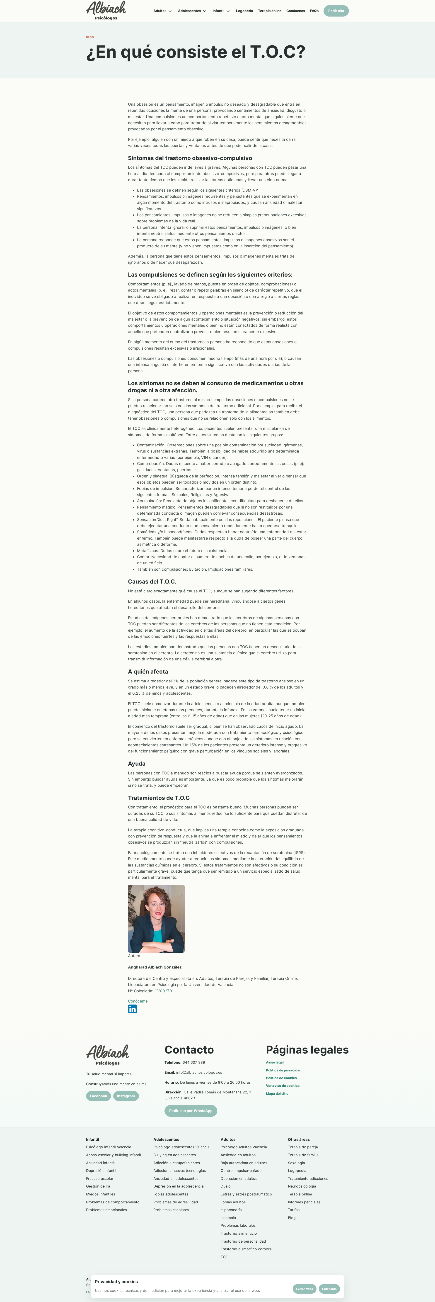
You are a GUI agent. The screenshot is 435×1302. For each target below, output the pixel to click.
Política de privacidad (283, 1070)
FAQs (314, 11)
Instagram (126, 1096)
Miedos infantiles (100, 1194)
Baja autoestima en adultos (244, 1163)
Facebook (98, 1096)
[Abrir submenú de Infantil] (228, 11)
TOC (224, 1257)
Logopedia (297, 1170)
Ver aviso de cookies (283, 1086)
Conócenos (295, 11)
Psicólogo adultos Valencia (244, 1147)
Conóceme (138, 1001)
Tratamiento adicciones (308, 1178)
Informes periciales (304, 1202)
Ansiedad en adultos (238, 1155)
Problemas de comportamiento (113, 1202)
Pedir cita (336, 11)
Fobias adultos (233, 1202)
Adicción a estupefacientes (176, 1163)
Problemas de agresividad (175, 1202)
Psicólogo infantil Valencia (108, 1147)
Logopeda (244, 11)
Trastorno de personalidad (243, 1241)
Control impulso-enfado (241, 1170)
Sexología (296, 1163)
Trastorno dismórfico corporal (247, 1249)
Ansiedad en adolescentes (175, 1178)
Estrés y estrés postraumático (246, 1194)
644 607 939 (194, 1062)
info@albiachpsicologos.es (199, 1072)
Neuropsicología (302, 1186)
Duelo (226, 1186)
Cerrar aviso (304, 1289)
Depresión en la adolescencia (178, 1186)
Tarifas (294, 1209)
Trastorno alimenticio (239, 1233)
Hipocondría (231, 1209)
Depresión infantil (101, 1170)
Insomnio (228, 1217)
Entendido (329, 1289)
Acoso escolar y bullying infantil (113, 1155)
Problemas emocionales (106, 1209)
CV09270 (163, 990)
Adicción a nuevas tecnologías (179, 1170)
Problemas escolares (171, 1209)
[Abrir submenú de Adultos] (170, 11)
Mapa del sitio (277, 1094)
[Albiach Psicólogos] (106, 11)
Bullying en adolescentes (174, 1155)
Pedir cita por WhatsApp (191, 1110)
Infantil (218, 11)
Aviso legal (275, 1062)
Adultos (159, 11)
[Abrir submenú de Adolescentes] (204, 11)
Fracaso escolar (99, 1178)
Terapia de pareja (303, 1147)
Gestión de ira (98, 1186)
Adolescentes (189, 11)
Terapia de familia (303, 1155)
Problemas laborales (238, 1225)
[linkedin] (217, 1008)
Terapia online (269, 11)
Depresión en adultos (239, 1178)
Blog (292, 1217)
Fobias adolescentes (170, 1194)
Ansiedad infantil (100, 1163)
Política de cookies (281, 1078)
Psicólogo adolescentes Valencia (181, 1147)
